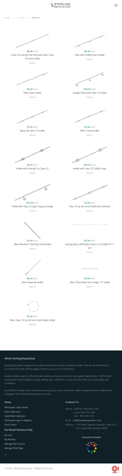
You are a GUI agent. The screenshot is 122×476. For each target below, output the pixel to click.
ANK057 (89, 135)
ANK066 (89, 211)
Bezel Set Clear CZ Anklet (32, 130)
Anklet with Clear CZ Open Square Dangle (32, 206)
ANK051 (32, 63)
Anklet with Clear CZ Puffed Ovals (89, 168)
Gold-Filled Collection (14, 415)
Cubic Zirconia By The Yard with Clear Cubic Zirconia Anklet (32, 56)
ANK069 (32, 248)
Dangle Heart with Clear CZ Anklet (90, 92)
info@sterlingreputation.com (87, 420)
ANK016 (32, 286)
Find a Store (10, 424)
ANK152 (89, 252)
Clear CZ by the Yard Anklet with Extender (89, 206)
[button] (116, 5)
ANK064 (32, 211)
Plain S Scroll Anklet (89, 130)
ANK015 (89, 286)
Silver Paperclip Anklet (32, 282)
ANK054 (32, 97)
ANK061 (32, 173)
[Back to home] (61, 5)
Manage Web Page (13, 447)
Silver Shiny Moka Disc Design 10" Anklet (90, 282)
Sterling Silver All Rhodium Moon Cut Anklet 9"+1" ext (89, 246)
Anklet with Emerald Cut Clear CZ (32, 168)
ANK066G (32, 324)
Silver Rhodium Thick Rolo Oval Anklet (32, 244)
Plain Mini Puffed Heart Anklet (89, 54)
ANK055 (89, 97)
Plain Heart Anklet (32, 92)
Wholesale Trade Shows (16, 407)
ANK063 (89, 173)
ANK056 (32, 135)
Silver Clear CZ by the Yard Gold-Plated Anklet (32, 320)
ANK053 (89, 59)
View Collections (12, 411)
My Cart (8, 435)
